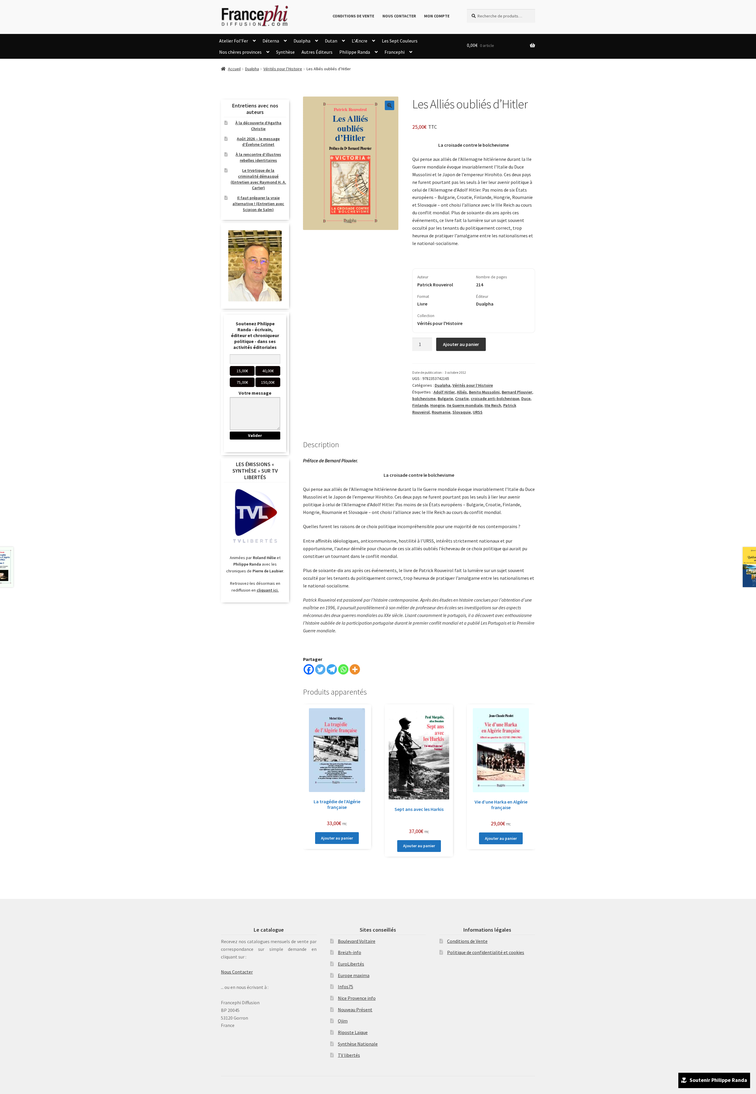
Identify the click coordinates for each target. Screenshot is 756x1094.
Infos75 (345, 987)
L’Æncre (359, 41)
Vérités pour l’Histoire (282, 68)
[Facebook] (309, 669)
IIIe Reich (493, 405)
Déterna (271, 41)
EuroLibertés (351, 964)
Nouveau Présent (355, 1010)
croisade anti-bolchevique (495, 398)
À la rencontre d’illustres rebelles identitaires (258, 157)
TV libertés (349, 1055)
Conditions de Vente (353, 16)
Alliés (462, 392)
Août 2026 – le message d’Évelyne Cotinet (258, 141)
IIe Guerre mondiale (465, 405)
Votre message (255, 393)
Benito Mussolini (484, 392)
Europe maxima (353, 975)
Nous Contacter (399, 16)
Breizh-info (349, 952)
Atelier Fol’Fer (233, 41)
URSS (478, 412)
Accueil (234, 68)
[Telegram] (332, 669)
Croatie (462, 398)
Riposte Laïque (353, 1032)
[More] (355, 669)
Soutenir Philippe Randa (718, 1080)
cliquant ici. (268, 590)
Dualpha (302, 41)
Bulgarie (445, 398)
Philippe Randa (354, 52)
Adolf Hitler (444, 392)
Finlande (420, 405)
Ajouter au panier (461, 344)
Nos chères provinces (240, 52)
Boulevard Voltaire (356, 941)
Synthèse (285, 52)
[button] (389, 105)
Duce (525, 398)
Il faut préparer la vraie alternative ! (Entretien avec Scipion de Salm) (258, 203)
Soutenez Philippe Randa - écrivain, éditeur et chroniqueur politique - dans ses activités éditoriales (255, 335)
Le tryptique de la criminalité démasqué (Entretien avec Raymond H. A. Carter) (258, 179)
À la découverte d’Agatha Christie (258, 125)
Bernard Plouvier (517, 392)
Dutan (331, 41)
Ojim (343, 1021)
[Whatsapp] (343, 669)
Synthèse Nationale (358, 1044)
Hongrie (437, 405)
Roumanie (441, 412)
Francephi (394, 52)
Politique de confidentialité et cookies (485, 952)
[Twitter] (320, 669)
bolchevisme (424, 398)
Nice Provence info (357, 998)
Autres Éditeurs (317, 52)
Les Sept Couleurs (400, 41)
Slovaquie (461, 412)
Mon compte (436, 16)
